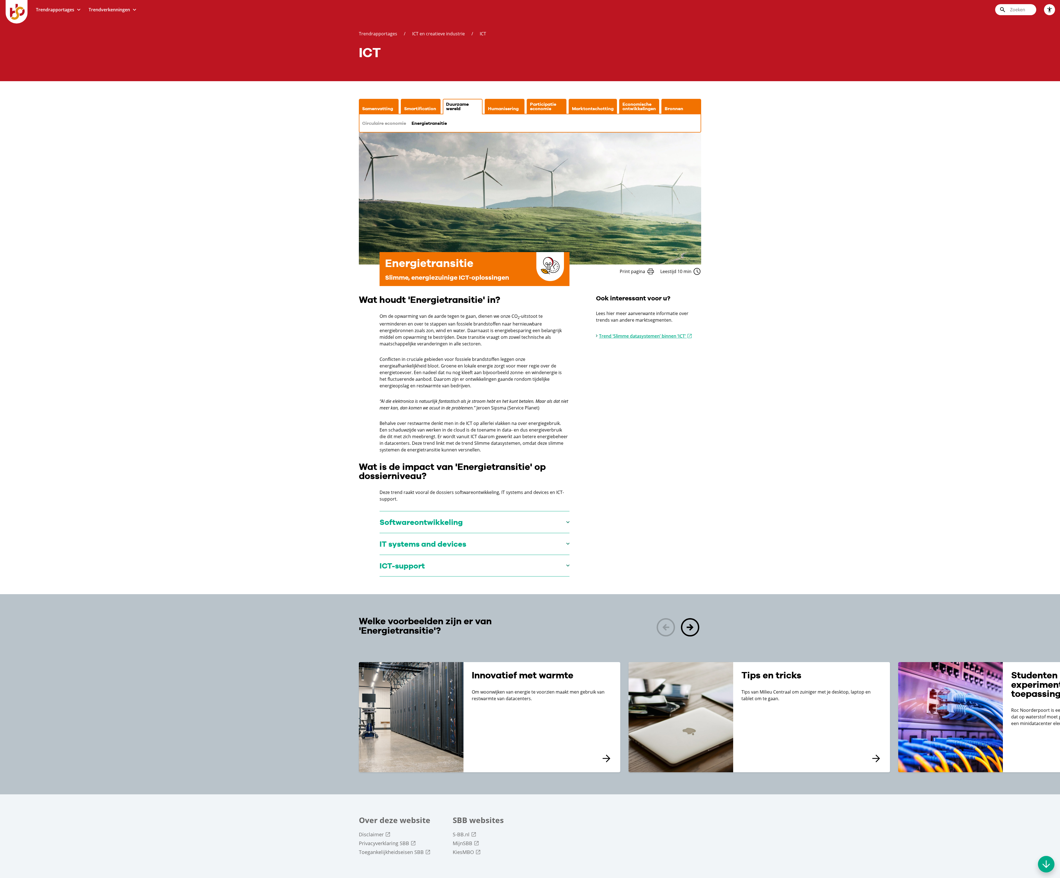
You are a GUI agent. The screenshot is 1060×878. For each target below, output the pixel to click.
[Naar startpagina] (17, 11)
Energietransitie (429, 123)
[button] (690, 628)
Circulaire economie (384, 123)
